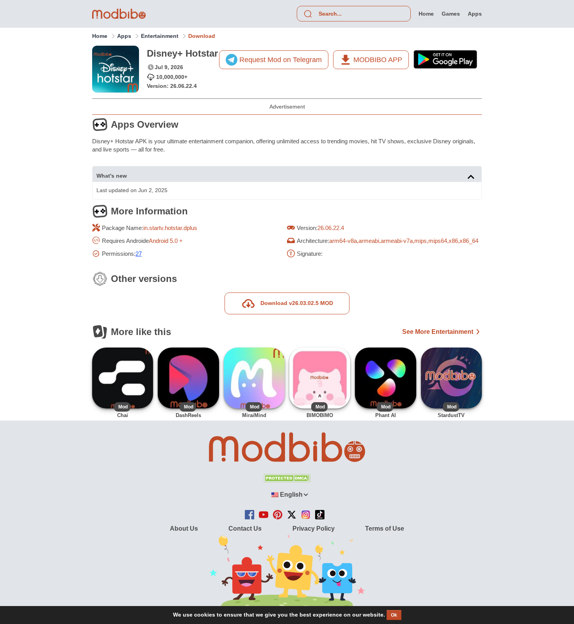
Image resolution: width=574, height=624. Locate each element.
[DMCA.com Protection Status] (287, 480)
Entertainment (159, 36)
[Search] (308, 13)
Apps (124, 36)
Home (99, 36)
